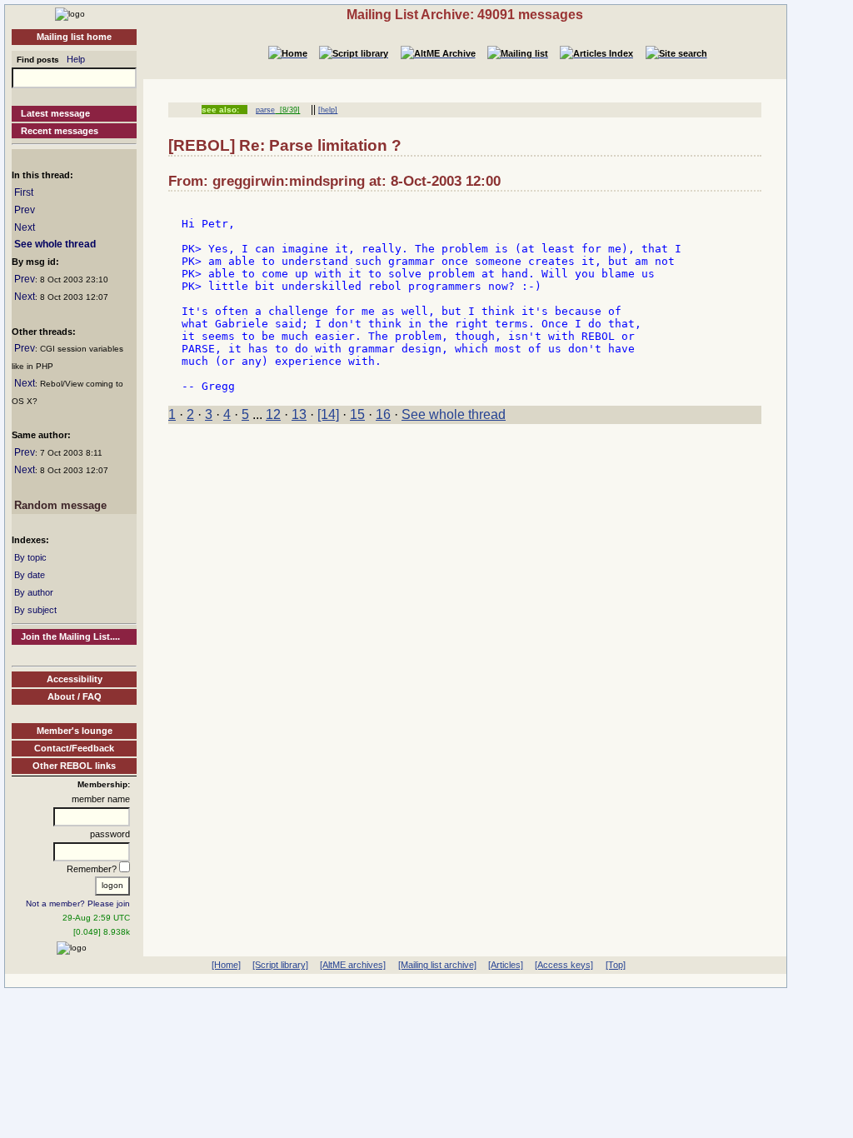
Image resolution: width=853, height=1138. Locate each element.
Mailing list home (74, 37)
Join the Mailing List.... (70, 636)
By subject (35, 610)
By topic (30, 557)
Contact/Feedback (74, 748)
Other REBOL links (74, 766)
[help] (327, 110)
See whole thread (55, 244)
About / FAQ (74, 696)
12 (273, 414)
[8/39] (287, 110)
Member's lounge (74, 731)
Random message (60, 505)
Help (76, 59)
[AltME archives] (353, 965)
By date (29, 575)
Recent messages (59, 131)
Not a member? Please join (78, 903)
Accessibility (74, 679)
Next (24, 227)
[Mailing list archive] (437, 965)
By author (33, 592)
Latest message (55, 113)
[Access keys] (564, 965)
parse (265, 110)
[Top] (616, 965)
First (23, 192)
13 (299, 414)
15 (357, 414)
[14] (328, 414)
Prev (24, 210)
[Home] (70, 13)
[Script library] (280, 965)
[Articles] (505, 965)
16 (383, 414)
